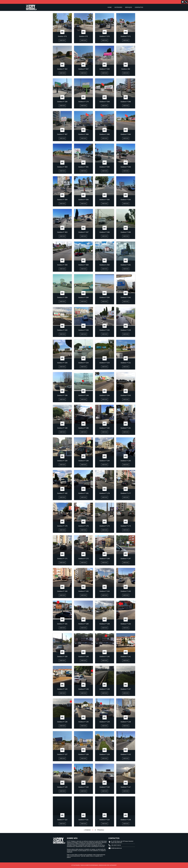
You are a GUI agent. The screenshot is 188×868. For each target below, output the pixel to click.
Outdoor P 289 (62, 297)
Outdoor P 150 (62, 656)
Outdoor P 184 (104, 460)
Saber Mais (62, 40)
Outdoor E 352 (104, 265)
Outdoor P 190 (62, 460)
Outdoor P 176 (62, 526)
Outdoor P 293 (62, 265)
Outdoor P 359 (126, 167)
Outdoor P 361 (83, 167)
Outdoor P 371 (126, 36)
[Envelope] (182, 1)
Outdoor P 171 (62, 558)
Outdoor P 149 (83, 395)
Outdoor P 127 (62, 754)
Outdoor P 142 (104, 656)
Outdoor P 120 (62, 787)
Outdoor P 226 (62, 363)
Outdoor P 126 (83, 754)
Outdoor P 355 (104, 199)
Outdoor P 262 (126, 297)
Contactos (139, 7)
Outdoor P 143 (83, 656)
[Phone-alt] (186, 1)
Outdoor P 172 (83, 558)
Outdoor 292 (125, 69)
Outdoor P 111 (83, 819)
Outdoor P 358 (62, 199)
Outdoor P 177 (126, 493)
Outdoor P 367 (62, 134)
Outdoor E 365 (104, 134)
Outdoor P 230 (104, 330)
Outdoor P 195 (83, 428)
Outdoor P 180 (62, 101)
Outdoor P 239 (83, 330)
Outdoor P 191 (126, 428)
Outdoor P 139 (83, 689)
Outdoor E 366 (83, 134)
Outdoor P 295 (126, 232)
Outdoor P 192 (104, 428)
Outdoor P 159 (104, 624)
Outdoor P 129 (104, 722)
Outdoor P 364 (126, 134)
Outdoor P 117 (126, 787)
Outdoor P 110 (105, 819)
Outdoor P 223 (104, 363)
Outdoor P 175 (83, 526)
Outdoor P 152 (126, 624)
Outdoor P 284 (83, 297)
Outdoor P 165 (83, 591)
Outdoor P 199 (62, 395)
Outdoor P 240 (62, 330)
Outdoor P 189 (83, 460)
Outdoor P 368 (126, 101)
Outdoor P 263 (104, 297)
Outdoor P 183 (126, 460)
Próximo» (100, 830)
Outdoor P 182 (62, 493)
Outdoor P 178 (104, 493)
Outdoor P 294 (104, 69)
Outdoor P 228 (126, 330)
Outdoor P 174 (104, 526)
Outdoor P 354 (126, 199)
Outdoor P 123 (104, 754)
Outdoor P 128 (126, 722)
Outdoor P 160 (83, 624)
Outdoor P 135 (83, 722)
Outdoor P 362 (62, 69)
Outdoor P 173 (126, 526)
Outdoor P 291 (126, 265)
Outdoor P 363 (62, 167)
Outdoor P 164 (104, 591)
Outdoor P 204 (104, 395)
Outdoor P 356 (83, 199)
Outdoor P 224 (83, 363)
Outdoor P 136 (62, 722)
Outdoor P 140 (62, 689)
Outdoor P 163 (126, 591)
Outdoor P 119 (83, 787)
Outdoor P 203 (126, 395)
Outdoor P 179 (83, 101)
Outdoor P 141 (126, 656)
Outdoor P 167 (126, 558)
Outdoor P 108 (126, 819)
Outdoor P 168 (104, 558)
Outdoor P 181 (83, 493)
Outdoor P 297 (83, 232)
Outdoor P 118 (105, 787)
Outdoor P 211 (126, 363)
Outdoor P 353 (62, 232)
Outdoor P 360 (104, 167)
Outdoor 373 (62, 36)
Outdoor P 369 (104, 101)
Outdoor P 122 (126, 754)
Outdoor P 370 (104, 36)
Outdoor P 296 (104, 232)
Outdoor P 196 (62, 428)
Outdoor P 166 (62, 591)
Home (110, 7)
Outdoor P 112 (62, 819)
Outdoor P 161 (62, 624)
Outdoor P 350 (83, 265)
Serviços (128, 7)
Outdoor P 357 (83, 69)
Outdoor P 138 (104, 689)
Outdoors (118, 7)
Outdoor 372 (83, 36)
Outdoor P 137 (126, 689)
